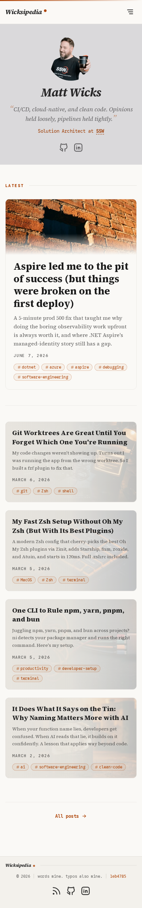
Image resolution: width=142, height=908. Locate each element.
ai (22, 766)
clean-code (110, 766)
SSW (100, 131)
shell (68, 490)
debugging (113, 367)
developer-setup (79, 668)
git (23, 490)
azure (55, 367)
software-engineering (45, 376)
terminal (76, 579)
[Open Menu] (130, 11)
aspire (82, 367)
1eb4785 (118, 876)
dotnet (29, 367)
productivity (34, 668)
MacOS (26, 579)
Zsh (44, 490)
